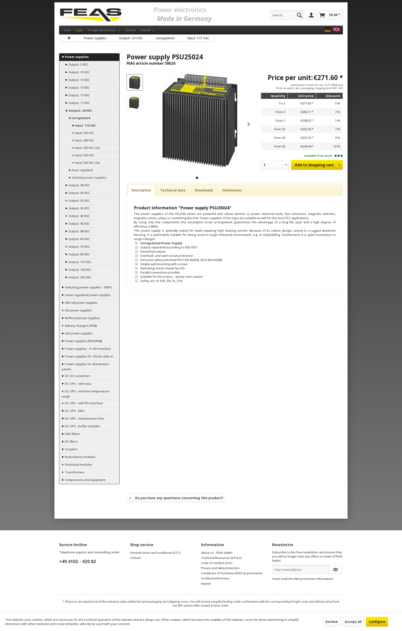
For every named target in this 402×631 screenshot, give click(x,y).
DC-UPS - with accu (77, 383)
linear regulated (82, 170)
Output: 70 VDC (79, 246)
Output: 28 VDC (79, 185)
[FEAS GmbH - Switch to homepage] (90, 14)
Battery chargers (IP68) (80, 326)
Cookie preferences (215, 578)
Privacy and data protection (220, 568)
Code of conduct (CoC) (216, 563)
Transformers (74, 472)
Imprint (146, 30)
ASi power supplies (78, 310)
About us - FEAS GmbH (216, 553)
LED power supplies (78, 333)
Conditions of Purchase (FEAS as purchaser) (231, 573)
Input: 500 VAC (84, 155)
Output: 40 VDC (79, 216)
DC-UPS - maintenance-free (84, 418)
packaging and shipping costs (168, 602)
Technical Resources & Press (221, 558)
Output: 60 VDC (79, 239)
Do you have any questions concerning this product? (179, 498)
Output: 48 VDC (79, 231)
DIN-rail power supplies (81, 302)
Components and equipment (85, 480)
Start (67, 30)
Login (79, 30)
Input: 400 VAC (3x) (87, 148)
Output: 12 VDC (79, 80)
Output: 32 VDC (79, 200)
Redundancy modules (80, 457)
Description (141, 190)
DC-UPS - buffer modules (82, 426)
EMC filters (72, 434)
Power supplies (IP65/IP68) (83, 341)
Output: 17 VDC (79, 103)
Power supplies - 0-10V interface (87, 349)
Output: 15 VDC (79, 95)
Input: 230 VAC (84, 133)
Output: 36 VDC (79, 208)
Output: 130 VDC (79, 269)
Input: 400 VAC (84, 140)
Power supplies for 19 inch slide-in (88, 356)
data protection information (313, 579)
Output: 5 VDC (78, 64)
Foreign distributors (102, 30)
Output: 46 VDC (79, 223)
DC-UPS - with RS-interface (83, 403)
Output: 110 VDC (79, 262)
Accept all (353, 621)
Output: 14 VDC (79, 87)
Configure (377, 621)
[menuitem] (287, 15)
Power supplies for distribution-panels (86, 366)
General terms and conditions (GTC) (155, 553)
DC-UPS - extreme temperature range (85, 393)
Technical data (172, 190)
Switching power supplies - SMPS (88, 287)
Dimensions (232, 190)
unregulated (80, 118)
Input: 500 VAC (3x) (87, 163)
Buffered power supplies (82, 318)
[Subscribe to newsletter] (335, 569)
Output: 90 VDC (79, 254)
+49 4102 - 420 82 (77, 561)
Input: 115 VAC (85, 125)
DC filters (71, 441)
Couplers (71, 449)
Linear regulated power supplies (87, 295)
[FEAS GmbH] (328, 29)
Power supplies (76, 57)
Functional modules (78, 464)
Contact (130, 30)
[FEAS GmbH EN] (336, 29)
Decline (331, 621)
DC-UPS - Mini (74, 411)
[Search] (299, 15)
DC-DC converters (77, 376)
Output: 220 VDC (79, 277)
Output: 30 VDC (79, 193)
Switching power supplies (88, 178)
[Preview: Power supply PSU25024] (135, 82)
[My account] (311, 15)
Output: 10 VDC (79, 72)
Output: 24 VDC (80, 110)
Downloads (204, 190)
